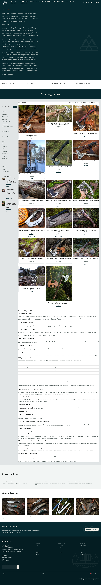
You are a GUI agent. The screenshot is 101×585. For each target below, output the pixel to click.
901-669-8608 (4, 555)
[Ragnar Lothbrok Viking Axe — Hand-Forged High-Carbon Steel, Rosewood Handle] (32, 119)
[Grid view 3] (84, 102)
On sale (4, 166)
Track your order (82, 543)
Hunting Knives (60, 545)
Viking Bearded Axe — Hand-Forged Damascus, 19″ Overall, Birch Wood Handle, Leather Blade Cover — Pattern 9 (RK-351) (58, 230)
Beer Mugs (37, 556)
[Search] (89, 3)
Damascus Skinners (61, 543)
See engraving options (91, 529)
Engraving (81, 552)
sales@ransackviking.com (7, 557)
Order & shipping (83, 545)
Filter (15, 106)
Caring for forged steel (74, 481)
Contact (81, 556)
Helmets (37, 554)
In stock (4, 169)
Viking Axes (31, 136)
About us (81, 554)
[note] (3, 574)
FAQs (81, 549)
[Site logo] (4, 2)
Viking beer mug (22, 408)
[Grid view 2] (81, 102)
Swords (37, 545)
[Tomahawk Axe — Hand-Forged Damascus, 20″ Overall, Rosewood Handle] (86, 150)
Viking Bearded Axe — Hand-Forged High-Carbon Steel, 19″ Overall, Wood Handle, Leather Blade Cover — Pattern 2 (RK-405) (58, 168)
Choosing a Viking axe (8, 481)
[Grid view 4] (86, 102)
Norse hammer (31, 408)
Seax (36, 547)
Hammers (37, 552)
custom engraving (29, 407)
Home (3, 9)
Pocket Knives (60, 547)
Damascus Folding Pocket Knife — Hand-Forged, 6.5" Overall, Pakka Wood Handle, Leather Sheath (10, 192)
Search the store (5, 564)
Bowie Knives (60, 549)
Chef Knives (60, 552)
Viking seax (87, 399)
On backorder (6, 171)
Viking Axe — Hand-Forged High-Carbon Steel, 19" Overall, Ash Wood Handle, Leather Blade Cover (11, 204)
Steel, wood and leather (41, 481)
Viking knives (51, 399)
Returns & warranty (83, 547)
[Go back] (39, 94)
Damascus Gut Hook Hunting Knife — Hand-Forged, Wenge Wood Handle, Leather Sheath (11, 180)
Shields (37, 549)
